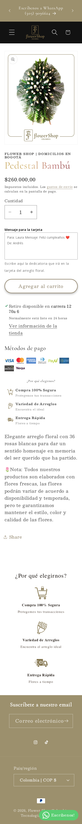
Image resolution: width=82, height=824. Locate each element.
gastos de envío (60, 186)
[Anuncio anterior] (10, 11)
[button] (11, 32)
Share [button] (15, 536)
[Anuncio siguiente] (73, 11)
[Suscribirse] (66, 721)
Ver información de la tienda (33, 329)
